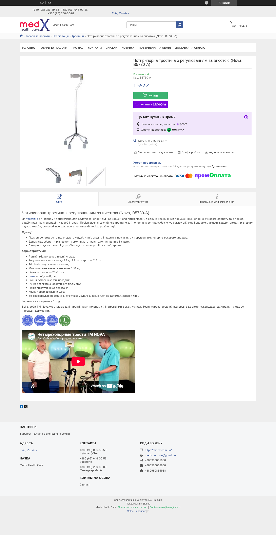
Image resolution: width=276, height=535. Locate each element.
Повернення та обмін (155, 47)
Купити (153, 95)
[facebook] (21, 407)
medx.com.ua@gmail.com (161, 455)
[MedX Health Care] (35, 24)
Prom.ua (157, 500)
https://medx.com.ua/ (158, 450)
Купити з (146, 104)
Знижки (111, 47)
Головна (28, 47)
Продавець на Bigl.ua (138, 503)
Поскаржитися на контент (133, 507)
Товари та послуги (37, 36)
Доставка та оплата (190, 47)
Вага (32, 276)
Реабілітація (61, 36)
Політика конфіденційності (165, 507)
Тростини (78, 36)
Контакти (95, 47)
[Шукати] (179, 24)
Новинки (128, 47)
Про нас (77, 47)
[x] (25, 407)
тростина (32, 218)
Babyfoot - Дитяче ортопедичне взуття (45, 433)
